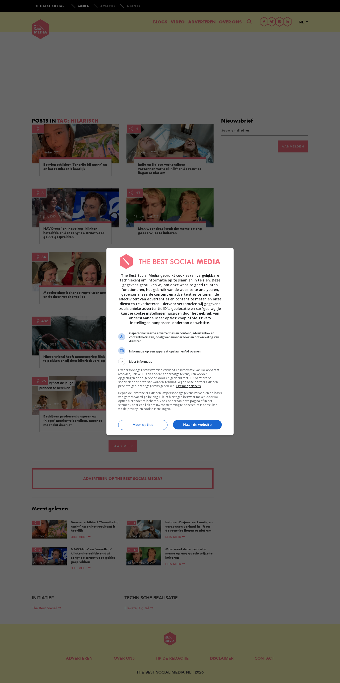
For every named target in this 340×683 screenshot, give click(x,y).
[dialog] (170, 341)
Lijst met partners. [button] (188, 386)
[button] (170, 361)
